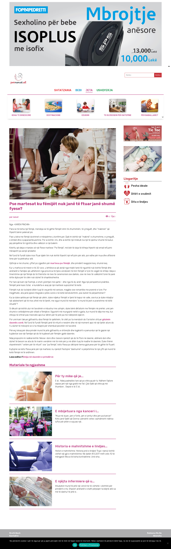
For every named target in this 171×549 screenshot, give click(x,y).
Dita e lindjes (139, 201)
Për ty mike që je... (69, 376)
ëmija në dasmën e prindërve (38, 357)
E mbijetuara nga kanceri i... (77, 411)
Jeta (89, 90)
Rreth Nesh (14, 533)
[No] (167, 543)
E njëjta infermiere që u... (75, 481)
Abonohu (157, 536)
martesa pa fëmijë (60, 263)
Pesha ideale (139, 185)
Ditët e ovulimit (141, 193)
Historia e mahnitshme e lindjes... (81, 446)
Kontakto (14, 536)
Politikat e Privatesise (89, 545)
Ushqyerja (105, 90)
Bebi (78, 90)
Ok (75, 545)
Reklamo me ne (154, 533)
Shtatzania (62, 90)
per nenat (14, 217)
